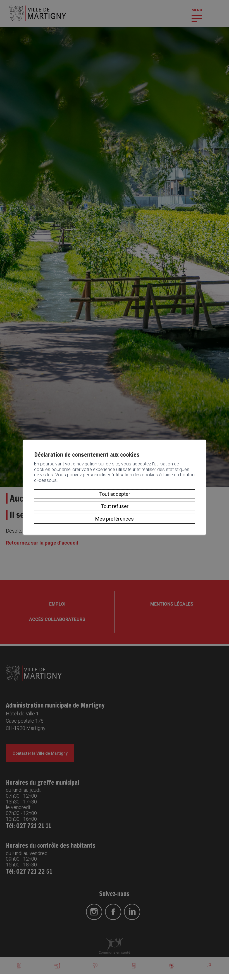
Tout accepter (114, 494)
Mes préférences (114, 518)
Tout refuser (114, 506)
